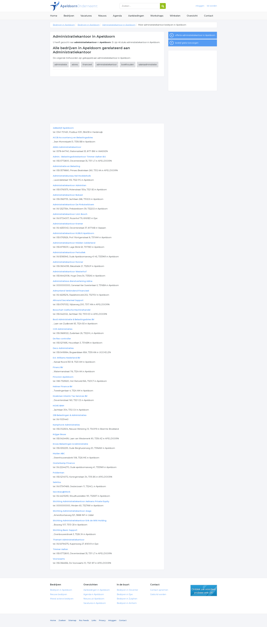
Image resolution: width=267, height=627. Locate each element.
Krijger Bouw (59, 434)
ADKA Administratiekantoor (67, 147)
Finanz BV (58, 367)
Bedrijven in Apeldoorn (85, 6)
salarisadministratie (148, 64)
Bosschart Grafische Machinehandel (71, 310)
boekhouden (127, 64)
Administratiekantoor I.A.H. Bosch (70, 214)
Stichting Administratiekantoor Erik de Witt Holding (79, 520)
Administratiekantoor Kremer (68, 223)
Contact (208, 15)
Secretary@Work (61, 492)
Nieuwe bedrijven (58, 594)
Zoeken (62, 620)
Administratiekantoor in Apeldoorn (118, 25)
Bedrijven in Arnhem (127, 603)
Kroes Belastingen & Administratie (70, 444)
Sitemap (72, 620)
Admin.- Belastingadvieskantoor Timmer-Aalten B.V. (79, 156)
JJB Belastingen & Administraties (69, 415)
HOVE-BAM (58, 405)
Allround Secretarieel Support (68, 300)
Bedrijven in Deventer (127, 590)
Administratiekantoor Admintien (69, 185)
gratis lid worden (204, 590)
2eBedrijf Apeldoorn (63, 128)
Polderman (58, 472)
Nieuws (102, 15)
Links (94, 620)
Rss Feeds (84, 620)
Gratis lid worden (158, 594)
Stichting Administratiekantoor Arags (72, 511)
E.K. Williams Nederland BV (66, 358)
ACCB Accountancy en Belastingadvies (73, 137)
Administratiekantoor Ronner (68, 262)
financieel (87, 64)
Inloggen (112, 620)
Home (53, 15)
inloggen (200, 6)
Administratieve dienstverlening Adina (72, 281)
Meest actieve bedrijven (61, 598)
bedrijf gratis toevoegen (186, 43)
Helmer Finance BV (62, 386)
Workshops (156, 15)
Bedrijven (69, 15)
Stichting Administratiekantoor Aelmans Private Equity (81, 501)
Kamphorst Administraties (66, 425)
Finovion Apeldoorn (63, 377)
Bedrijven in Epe (125, 594)
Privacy (102, 620)
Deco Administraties (63, 348)
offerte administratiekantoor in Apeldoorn (195, 35)
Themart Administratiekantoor (68, 539)
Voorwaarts (59, 559)
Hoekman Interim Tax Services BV (70, 396)
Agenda (117, 15)
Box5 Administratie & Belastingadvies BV (73, 319)
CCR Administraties (62, 329)
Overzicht (192, 15)
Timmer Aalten (60, 549)
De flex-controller (62, 338)
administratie (61, 64)
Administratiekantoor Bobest (68, 195)
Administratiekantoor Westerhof (69, 271)
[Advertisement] (107, 99)
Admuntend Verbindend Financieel (71, 290)
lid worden (212, 6)
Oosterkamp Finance (64, 463)
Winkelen (175, 15)
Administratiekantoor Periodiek (69, 252)
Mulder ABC (59, 453)
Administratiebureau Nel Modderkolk (72, 176)
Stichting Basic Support (65, 530)
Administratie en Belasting (66, 166)
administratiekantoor (107, 64)
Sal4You (57, 482)
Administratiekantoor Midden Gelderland (74, 243)
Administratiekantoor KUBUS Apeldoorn (73, 233)
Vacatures (86, 15)
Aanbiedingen (136, 15)
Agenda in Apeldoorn (93, 594)
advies (75, 64)
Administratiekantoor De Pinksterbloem (73, 204)
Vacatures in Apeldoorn (94, 603)
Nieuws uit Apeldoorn (93, 598)
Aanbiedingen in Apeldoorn (96, 590)
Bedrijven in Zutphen (127, 598)
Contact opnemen (159, 590)
